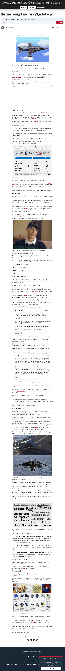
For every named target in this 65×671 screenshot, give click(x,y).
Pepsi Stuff (46, 113)
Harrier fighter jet (16, 77)
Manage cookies (40, 7)
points (30, 533)
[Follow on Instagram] (37, 640)
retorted (36, 427)
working (35, 291)
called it (34, 622)
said (24, 568)
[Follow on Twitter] (31, 640)
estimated (33, 121)
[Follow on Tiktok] (28, 640)
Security (23, 664)
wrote (36, 401)
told (36, 423)
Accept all (23, 7)
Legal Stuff (9, 664)
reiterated (37, 432)
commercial (40, 35)
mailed (25, 295)
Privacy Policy (16, 664)
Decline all (32, 7)
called (29, 210)
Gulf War (26, 208)
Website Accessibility (31, 664)
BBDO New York (21, 391)
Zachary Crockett (8, 27)
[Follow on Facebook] (34, 640)
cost (19, 214)
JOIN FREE (51, 668)
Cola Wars (34, 118)
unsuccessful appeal (27, 574)
